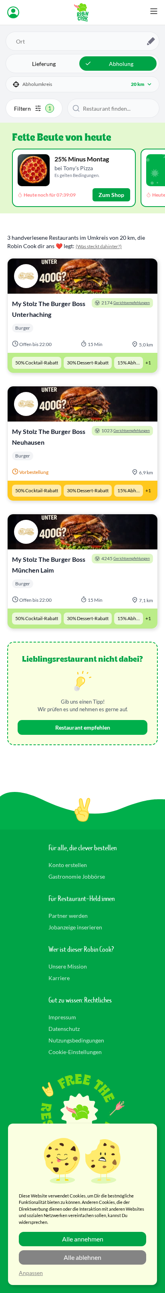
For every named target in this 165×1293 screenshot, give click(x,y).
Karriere (59, 978)
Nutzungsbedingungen (76, 1040)
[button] (82, 84)
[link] (82, 315)
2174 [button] (125, 303)
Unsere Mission (67, 966)
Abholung (121, 63)
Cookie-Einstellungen (75, 1051)
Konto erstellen (67, 864)
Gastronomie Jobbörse (76, 876)
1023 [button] (125, 431)
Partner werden (68, 915)
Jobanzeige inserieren (75, 927)
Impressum (62, 1017)
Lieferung (44, 63)
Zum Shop (111, 194)
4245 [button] (125, 558)
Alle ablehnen (82, 1257)
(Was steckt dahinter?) (99, 246)
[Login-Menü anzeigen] (13, 12)
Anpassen (31, 1272)
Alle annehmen (82, 1239)
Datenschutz (64, 1028)
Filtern (32, 108)
